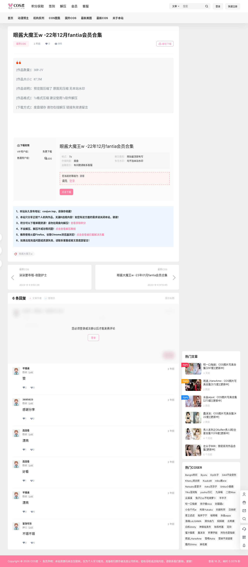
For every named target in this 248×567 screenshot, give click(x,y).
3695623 (27, 399)
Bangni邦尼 (191, 475)
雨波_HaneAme (193, 538)
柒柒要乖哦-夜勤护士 (33, 275)
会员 (74, 6)
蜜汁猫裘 (190, 532)
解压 (63, 6)
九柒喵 (219, 492)
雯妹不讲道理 (225, 538)
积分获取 (37, 6)
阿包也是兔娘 (228, 532)
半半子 (222, 498)
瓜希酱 (230, 521)
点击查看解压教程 (66, 228)
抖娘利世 (220, 509)
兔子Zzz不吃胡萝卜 (205, 498)
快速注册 (232, 6)
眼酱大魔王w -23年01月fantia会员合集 (142, 275)
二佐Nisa (230, 492)
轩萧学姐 (212, 532)
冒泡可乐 (27, 524)
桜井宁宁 (202, 515)
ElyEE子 (214, 475)
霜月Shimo (191, 544)
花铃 (229, 526)
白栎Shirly (190, 526)
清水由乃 (209, 521)
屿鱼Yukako (206, 509)
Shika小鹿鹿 (226, 486)
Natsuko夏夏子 (193, 486)
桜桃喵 (213, 515)
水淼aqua (226, 515)
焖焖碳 (220, 521)
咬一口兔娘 (191, 503)
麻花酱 (203, 544)
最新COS (21, 43)
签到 (52, 6)
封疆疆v (219, 503)
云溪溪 (188, 498)
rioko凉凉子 (211, 486)
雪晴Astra (210, 538)
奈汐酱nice (206, 503)
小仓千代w (190, 509)
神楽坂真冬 (205, 526)
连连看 (25, 430)
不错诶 (25, 368)
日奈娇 (232, 509)
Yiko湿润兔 (191, 492)
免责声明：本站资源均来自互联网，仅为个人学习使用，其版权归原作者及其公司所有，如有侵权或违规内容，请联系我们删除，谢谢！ (118, 561)
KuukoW (207, 480)
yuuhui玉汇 (206, 492)
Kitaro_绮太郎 (192, 480)
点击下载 (66, 192)
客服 (86, 6)
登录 (218, 6)
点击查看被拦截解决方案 (90, 234)
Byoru (204, 475)
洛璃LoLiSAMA (193, 521)
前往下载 (166, 43)
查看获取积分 (78, 222)
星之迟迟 (190, 515)
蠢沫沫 (201, 532)
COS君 (34, 561)
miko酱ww (220, 480)
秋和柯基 (219, 526)
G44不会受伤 (229, 475)
